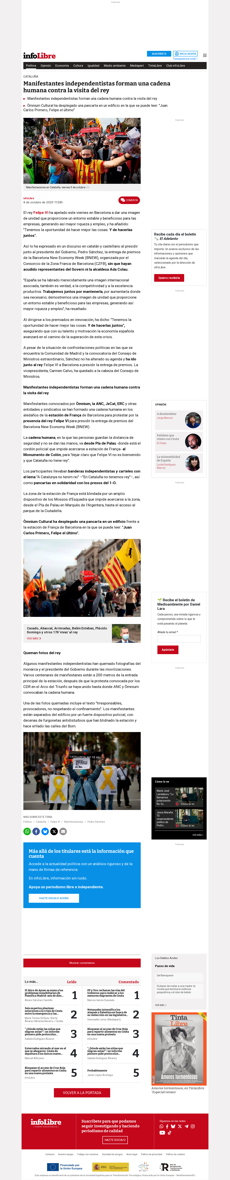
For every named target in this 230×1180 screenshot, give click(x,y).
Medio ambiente (115, 65)
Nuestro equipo (65, 1154)
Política (31, 65)
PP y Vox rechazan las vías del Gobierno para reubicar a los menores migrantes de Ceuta (106, 993)
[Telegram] (186, 1127)
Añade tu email (167, 632)
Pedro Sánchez (96, 821)
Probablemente (97, 1070)
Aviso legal (131, 1154)
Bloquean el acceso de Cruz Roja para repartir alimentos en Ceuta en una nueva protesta (45, 1070)
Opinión (46, 65)
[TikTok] (170, 1133)
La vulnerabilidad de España (168, 458)
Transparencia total (184, 58)
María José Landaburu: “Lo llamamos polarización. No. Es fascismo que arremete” (165, 797)
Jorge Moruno (165, 417)
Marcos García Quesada (100, 1000)
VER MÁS (197, 835)
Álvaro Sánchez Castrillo (38, 1000)
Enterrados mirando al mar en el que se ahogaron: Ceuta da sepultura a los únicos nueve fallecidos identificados (45, 1052)
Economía (62, 65)
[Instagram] (193, 1127)
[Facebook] (167, 1127)
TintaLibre (155, 65)
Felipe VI (40, 212)
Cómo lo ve (162, 781)
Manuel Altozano (34, 1058)
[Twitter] (180, 1127)
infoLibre (30, 1077)
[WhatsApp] (161, 1127)
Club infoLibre (175, 65)
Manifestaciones (73, 821)
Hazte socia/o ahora (54, 898)
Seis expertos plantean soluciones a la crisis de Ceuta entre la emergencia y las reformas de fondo (43, 1012)
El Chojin (161, 443)
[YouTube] (162, 1133)
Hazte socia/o (115, 1140)
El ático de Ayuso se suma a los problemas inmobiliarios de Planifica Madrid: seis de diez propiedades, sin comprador (44, 994)
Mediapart (137, 65)
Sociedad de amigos (112, 1154)
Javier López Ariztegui (100, 1075)
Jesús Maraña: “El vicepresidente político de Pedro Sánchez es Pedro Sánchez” (165, 819)
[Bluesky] (173, 1127)
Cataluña (41, 821)
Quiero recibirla (169, 278)
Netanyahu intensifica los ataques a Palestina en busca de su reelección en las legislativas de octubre (107, 1013)
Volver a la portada (82, 1093)
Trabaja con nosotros (87, 1154)
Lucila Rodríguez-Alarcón (166, 466)
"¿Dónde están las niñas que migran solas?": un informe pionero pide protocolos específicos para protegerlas (43, 1033)
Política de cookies (175, 1154)
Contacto (49, 1154)
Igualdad (93, 65)
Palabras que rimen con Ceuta (168, 437)
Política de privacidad (151, 1154)
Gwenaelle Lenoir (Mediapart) (104, 1019)
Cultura (78, 65)
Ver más (160, 1005)
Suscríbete (159, 53)
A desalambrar (166, 414)
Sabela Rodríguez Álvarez (39, 1038)
